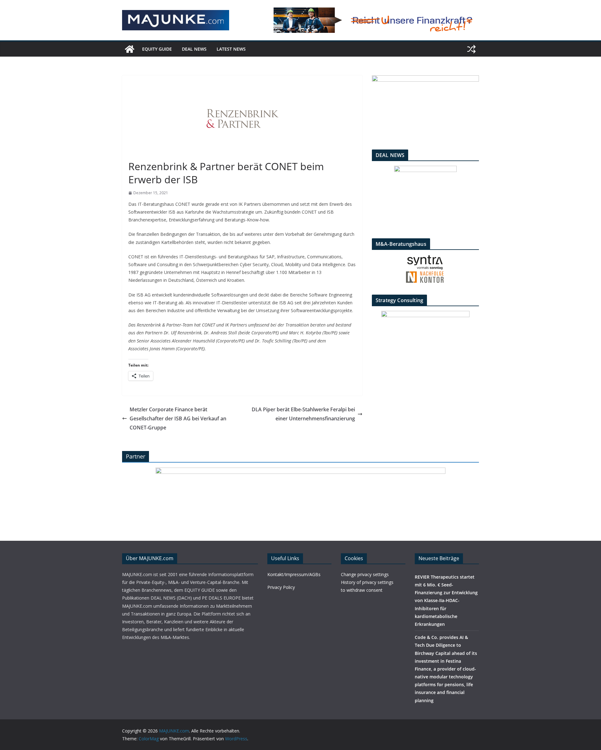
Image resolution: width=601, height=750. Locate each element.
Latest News (231, 49)
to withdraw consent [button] (362, 590)
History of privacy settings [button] (367, 582)
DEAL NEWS (194, 49)
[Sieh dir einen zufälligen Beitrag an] (471, 49)
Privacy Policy (281, 587)
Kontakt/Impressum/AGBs (294, 574)
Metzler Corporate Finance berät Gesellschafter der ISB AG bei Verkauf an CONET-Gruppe (178, 418)
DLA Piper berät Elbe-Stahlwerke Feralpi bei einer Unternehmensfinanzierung (303, 414)
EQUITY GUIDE (157, 49)
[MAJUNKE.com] (129, 49)
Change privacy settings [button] (365, 574)
